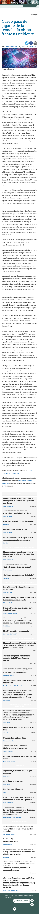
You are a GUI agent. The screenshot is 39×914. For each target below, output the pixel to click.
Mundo (32, 46)
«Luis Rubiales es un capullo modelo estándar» (18, 830)
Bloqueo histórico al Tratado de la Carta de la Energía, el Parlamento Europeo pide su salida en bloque (19, 645)
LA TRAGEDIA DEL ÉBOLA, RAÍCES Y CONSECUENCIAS (20, 705)
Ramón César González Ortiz (11, 890)
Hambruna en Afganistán (13, 789)
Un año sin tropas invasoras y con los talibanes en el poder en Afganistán (19, 798)
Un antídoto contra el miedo (15, 672)
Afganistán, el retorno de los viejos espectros (17, 771)
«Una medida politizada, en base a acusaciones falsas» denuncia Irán (17, 621)
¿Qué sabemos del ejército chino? (17, 513)
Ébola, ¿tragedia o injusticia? (15, 748)
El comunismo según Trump (15, 529)
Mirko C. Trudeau (8, 802)
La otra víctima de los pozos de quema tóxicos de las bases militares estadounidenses (19, 812)
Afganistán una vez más (13, 781)
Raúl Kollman (6, 626)
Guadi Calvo (6, 776)
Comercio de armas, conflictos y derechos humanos (16, 868)
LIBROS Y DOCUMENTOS (19, 822)
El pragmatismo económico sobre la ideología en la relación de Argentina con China (18, 500)
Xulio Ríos (6, 524)
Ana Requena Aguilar (9, 834)
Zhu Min (5, 543)
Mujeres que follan (11, 841)
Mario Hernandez (8, 506)
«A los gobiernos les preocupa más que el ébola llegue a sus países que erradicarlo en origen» (19, 717)
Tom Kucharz (6, 700)
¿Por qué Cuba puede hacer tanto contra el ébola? (19, 757)
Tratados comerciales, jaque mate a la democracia (18, 681)
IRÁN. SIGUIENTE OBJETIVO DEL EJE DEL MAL (19, 582)
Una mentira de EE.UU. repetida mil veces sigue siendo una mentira (18, 538)
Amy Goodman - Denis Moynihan (12, 817)
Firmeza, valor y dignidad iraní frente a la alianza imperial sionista (19, 598)
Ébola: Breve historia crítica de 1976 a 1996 (18, 728)
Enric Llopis (6, 722)
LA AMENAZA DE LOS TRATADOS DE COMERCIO (19, 638)
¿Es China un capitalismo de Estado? (18, 521)
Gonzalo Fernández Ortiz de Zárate (12, 686)
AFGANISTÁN (19, 766)
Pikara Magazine (7, 844)
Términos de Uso (17, 897)
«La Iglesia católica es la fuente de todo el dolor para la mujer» (19, 852)
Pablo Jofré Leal (7, 592)
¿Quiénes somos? (21, 901)
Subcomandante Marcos (9, 741)
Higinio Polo (6, 792)
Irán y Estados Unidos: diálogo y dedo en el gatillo (19, 588)
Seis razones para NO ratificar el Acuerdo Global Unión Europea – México (16, 658)
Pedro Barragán (11, 47)
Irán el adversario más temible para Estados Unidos (17, 609)
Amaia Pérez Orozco (8, 675)
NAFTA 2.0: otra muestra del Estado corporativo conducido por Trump (17, 695)
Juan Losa (6, 857)
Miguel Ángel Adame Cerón (10, 733)
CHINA (19, 493)
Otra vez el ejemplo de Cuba (14, 738)
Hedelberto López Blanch (10, 613)
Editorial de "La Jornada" (10, 634)
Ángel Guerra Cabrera (9, 761)
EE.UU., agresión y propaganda (16, 631)
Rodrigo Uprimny (8, 751)
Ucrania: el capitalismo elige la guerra (19, 547)
